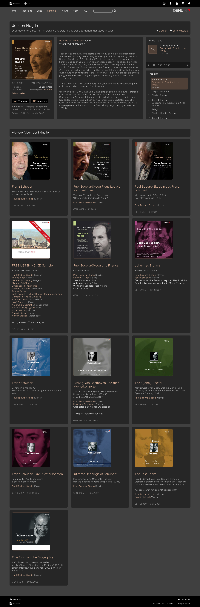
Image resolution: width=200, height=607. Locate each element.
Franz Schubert (22, 186)
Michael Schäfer (24, 283)
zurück (163, 30)
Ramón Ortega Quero (27, 307)
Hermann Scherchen (88, 404)
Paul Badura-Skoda (75, 40)
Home (13, 10)
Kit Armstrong (23, 310)
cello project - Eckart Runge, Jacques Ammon (37, 294)
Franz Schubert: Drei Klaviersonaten (37, 474)
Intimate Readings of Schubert (95, 474)
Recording (27, 10)
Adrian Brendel (26, 315)
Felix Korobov (147, 277)
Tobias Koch (23, 277)
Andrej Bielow (23, 313)
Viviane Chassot (27, 299)
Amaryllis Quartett (30, 304)
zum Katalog (180, 30)
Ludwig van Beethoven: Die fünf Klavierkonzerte (96, 384)
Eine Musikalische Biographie (32, 557)
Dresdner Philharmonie (24, 285)
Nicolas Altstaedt (27, 288)
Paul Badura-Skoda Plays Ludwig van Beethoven (97, 188)
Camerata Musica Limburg (26, 296)
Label (40, 10)
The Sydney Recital (148, 383)
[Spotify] (183, 3)
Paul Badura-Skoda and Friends (96, 265)
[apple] (189, 3)
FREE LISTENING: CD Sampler (33, 265)
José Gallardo (24, 302)
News (65, 10)
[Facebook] (170, 3)
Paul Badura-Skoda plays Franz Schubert (157, 188)
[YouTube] (176, 3)
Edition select (19, 93)
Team (75, 10)
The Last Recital (146, 474)
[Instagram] (164, 3)
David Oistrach (85, 277)
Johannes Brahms (148, 265)
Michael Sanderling (27, 280)
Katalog (51, 10)
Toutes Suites (19, 291)
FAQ (85, 10)
